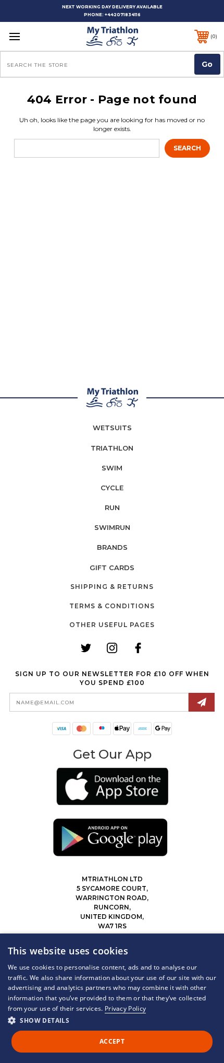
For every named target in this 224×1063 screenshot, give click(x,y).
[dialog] (112, 998)
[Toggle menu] (30, 36)
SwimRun (112, 527)
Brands (112, 547)
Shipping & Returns (112, 586)
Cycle (112, 487)
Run (112, 507)
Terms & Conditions (112, 606)
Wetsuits (112, 427)
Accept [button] (112, 1041)
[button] (112, 788)
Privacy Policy (125, 1008)
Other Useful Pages (112, 625)
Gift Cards (112, 567)
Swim (112, 468)
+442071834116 (123, 14)
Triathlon (112, 448)
